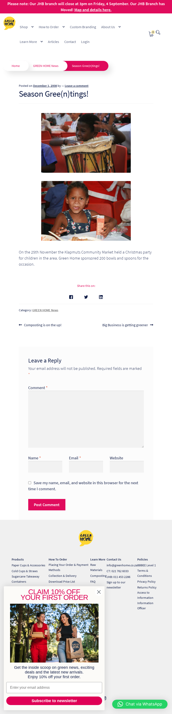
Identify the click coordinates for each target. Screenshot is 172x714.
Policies (142, 559)
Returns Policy (147, 587)
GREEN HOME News (45, 66)
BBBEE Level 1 (146, 565)
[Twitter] (86, 297)
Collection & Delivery (63, 576)
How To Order (58, 559)
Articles (53, 41)
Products (18, 559)
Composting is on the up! (43, 325)
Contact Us (114, 559)
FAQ (92, 582)
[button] (140, 704)
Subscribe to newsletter (54, 701)
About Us (108, 27)
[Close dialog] (99, 592)
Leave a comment (76, 86)
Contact (70, 41)
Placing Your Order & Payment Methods (68, 567)
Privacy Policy (146, 582)
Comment (38, 387)
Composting (98, 576)
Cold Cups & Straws (25, 571)
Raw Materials (96, 567)
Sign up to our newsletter (116, 584)
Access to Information (145, 595)
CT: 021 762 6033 (118, 571)
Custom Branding (83, 27)
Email (75, 457)
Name (34, 457)
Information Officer (145, 605)
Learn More (28, 41)
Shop (24, 27)
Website (116, 457)
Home (16, 66)
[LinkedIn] (101, 297)
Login (85, 41)
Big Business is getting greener (125, 325)
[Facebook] (71, 297)
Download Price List (62, 582)
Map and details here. (93, 9)
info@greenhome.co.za (122, 565)
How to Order (49, 27)
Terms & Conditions (144, 573)
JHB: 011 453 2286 (118, 577)
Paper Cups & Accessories (28, 565)
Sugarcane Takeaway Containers (25, 579)
